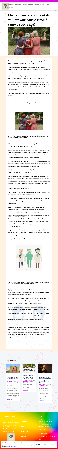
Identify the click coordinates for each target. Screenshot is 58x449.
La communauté (37, 4)
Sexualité (16, 382)
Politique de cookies (12, 446)
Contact (47, 4)
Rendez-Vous (10, 7)
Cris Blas (10, 381)
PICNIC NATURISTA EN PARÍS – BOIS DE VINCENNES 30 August (28, 377)
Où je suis (25, 4)
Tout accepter (37, 444)
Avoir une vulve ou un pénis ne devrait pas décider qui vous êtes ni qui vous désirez (13, 378)
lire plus (9, 399)
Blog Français (10, 382)
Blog (43, 4)
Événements (30, 4)
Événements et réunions (28, 381)
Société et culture (11, 384)
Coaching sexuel (11, 4)
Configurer (52, 444)
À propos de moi (18, 4)
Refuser (45, 444)
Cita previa (23, 436)
